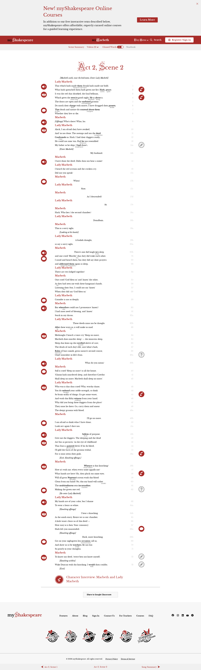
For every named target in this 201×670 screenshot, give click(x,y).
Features (63, 616)
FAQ (151, 616)
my (24, 615)
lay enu (140, 40)
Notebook (131, 47)
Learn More (147, 19)
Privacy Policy (112, 659)
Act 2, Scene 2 (100, 667)
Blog (85, 616)
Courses (140, 616)
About (75, 616)
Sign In (95, 616)
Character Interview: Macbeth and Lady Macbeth (94, 579)
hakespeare (20, 40)
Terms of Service (128, 659)
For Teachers (125, 616)
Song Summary (149, 667)
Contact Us (109, 616)
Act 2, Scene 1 (50, 667)
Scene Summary (76, 47)
